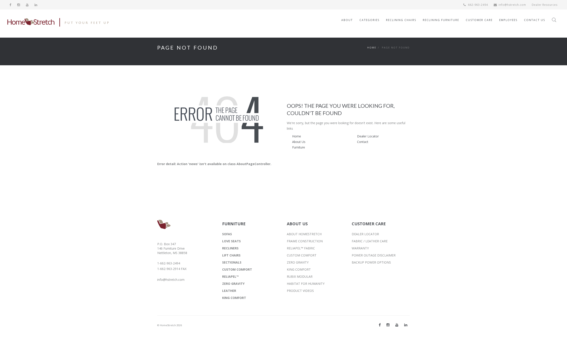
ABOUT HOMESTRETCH (304, 234)
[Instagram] (18, 5)
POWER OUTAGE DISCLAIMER (374, 255)
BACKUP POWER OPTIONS (371, 262)
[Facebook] (11, 5)
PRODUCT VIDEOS (300, 291)
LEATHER (229, 291)
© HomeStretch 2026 (169, 325)
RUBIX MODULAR (300, 276)
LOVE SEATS (231, 241)
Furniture (298, 147)
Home (371, 47)
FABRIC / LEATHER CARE (370, 241)
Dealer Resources (544, 5)
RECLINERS (230, 248)
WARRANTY (360, 248)
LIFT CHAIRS (231, 255)
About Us (298, 142)
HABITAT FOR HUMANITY (305, 283)
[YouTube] (27, 5)
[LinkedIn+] (406, 325)
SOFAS (227, 234)
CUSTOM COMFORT (237, 269)
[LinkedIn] (36, 5)
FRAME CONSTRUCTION (305, 241)
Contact (362, 142)
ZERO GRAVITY (233, 283)
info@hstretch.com (512, 5)
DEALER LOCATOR (365, 234)
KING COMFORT (234, 298)
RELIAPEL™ (230, 276)
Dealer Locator (368, 136)
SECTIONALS (231, 262)
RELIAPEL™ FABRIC (301, 248)
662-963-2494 (477, 5)
